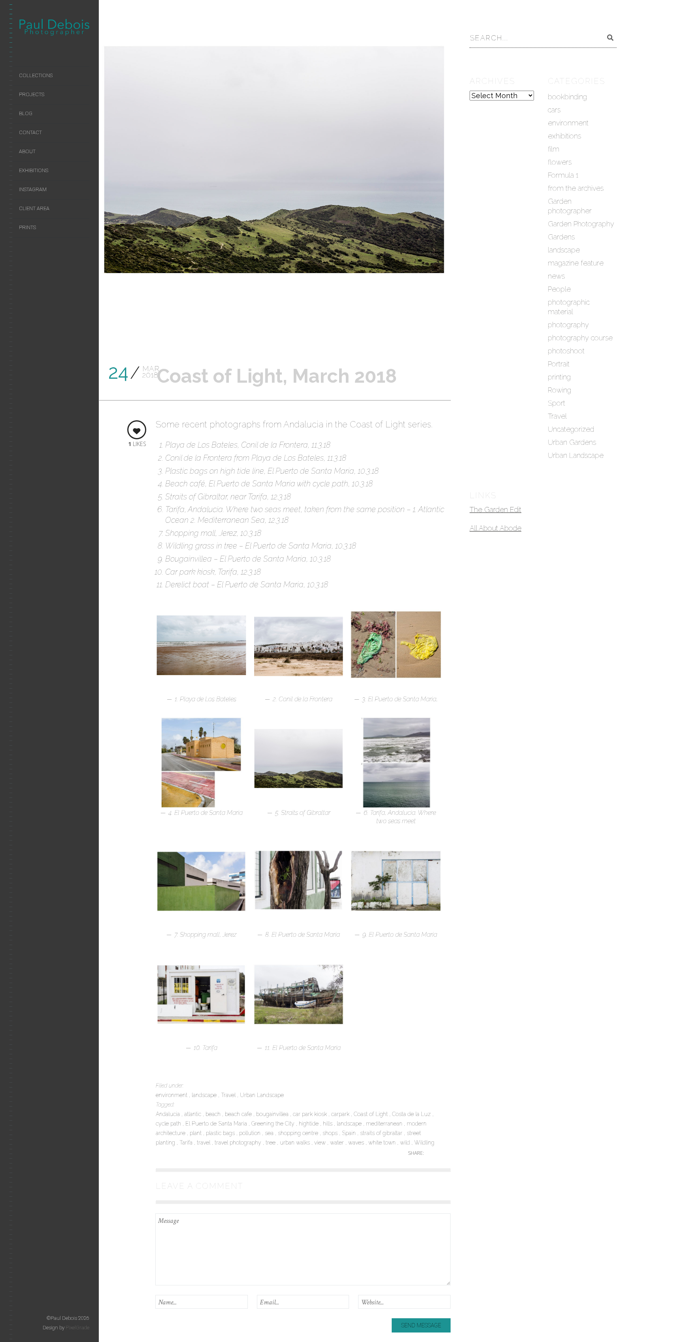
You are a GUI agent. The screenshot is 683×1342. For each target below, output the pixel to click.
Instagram (33, 189)
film (553, 149)
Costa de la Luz (412, 1114)
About (27, 151)
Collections (36, 75)
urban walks (295, 1142)
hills (328, 1123)
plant (196, 1133)
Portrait (559, 364)
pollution (250, 1133)
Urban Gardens (572, 442)
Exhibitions (33, 170)
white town (382, 1142)
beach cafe (239, 1114)
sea (270, 1133)
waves (357, 1142)
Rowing (559, 390)
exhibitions (564, 136)
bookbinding (567, 97)
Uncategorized (571, 429)
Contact (30, 132)
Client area (34, 208)
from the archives (576, 188)
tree (271, 1142)
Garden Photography (581, 224)
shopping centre (299, 1133)
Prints (27, 227)
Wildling (424, 1142)
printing (559, 377)
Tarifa (186, 1142)
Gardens (561, 237)
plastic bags (221, 1133)
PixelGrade (77, 1328)
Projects (31, 94)
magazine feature (576, 263)
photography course (580, 338)
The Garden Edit (495, 509)
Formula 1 (563, 175)
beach (214, 1114)
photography (568, 325)
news (556, 276)
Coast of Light (371, 1114)
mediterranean (385, 1123)
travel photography (239, 1142)
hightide (309, 1123)
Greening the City (273, 1123)
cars (554, 110)
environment (172, 1095)
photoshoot (566, 351)
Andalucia (168, 1114)
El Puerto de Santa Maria (217, 1123)
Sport (556, 403)
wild (405, 1142)
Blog (25, 113)
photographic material (569, 307)
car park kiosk (310, 1114)
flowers (560, 162)
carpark (341, 1114)
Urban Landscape (262, 1095)
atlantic (193, 1114)
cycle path (169, 1123)
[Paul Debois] (54, 29)
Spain (349, 1133)
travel (204, 1142)
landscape (205, 1095)
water (337, 1142)
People (559, 289)
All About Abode (495, 528)
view (320, 1142)
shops (331, 1133)
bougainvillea (273, 1114)
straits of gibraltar (382, 1133)
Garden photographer (570, 206)
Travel (229, 1095)
